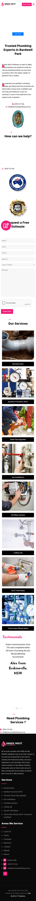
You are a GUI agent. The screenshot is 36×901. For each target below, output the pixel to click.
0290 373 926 (13, 864)
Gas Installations (9, 799)
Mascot (6, 854)
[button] (5, 673)
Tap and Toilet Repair (11, 811)
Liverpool (7, 847)
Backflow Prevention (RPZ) (13, 792)
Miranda (6, 850)
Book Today (26, 4)
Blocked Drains (9, 788)
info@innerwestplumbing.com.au (19, 868)
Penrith (6, 835)
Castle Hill (7, 832)
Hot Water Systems (10, 803)
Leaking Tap (8, 807)
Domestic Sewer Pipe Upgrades (15, 796)
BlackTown (7, 843)
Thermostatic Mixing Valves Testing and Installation (18, 815)
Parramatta (7, 839)
